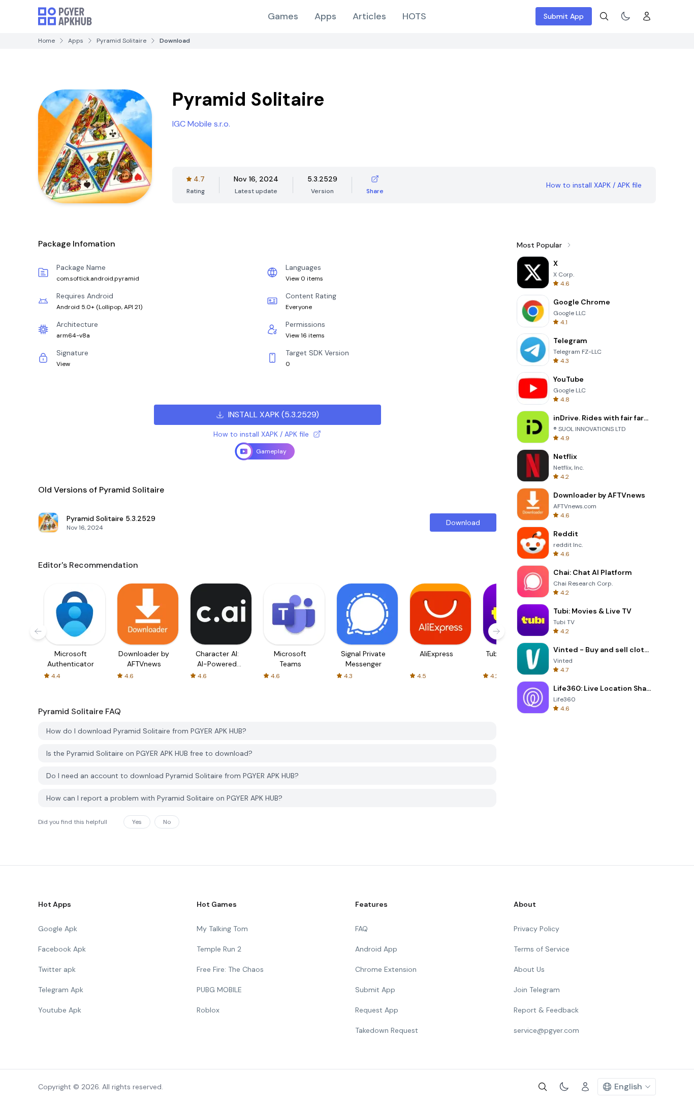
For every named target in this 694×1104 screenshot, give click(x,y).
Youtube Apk (59, 1010)
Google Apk (57, 928)
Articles (369, 16)
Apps (325, 16)
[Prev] (38, 631)
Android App (376, 949)
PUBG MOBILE (219, 989)
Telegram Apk (60, 989)
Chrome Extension (386, 969)
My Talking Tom (222, 928)
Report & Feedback (546, 1010)
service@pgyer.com (546, 1030)
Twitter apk (57, 969)
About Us (529, 969)
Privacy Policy (536, 928)
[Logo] (65, 16)
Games (283, 16)
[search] (604, 16)
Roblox (208, 1010)
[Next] (496, 631)
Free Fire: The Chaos (230, 969)
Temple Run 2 (219, 949)
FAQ (361, 928)
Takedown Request (386, 1030)
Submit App (564, 16)
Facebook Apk (62, 949)
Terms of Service (542, 949)
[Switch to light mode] (625, 16)
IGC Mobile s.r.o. (201, 123)
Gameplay (271, 451)
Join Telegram (537, 989)
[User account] (647, 16)
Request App (376, 1010)
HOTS (414, 16)
